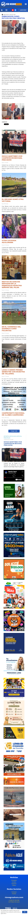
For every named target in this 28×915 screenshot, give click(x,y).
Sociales (14, 882)
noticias (19, 436)
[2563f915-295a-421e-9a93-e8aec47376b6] (14, 688)
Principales (7, 438)
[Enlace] (11, 4)
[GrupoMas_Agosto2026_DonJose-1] (14, 595)
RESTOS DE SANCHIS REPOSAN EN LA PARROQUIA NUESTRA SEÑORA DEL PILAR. (12, 284)
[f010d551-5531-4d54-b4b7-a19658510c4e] (14, 712)
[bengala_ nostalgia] (14, 620)
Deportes (6, 436)
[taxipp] (14, 733)
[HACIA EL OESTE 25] (14, 781)
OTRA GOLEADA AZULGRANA (9, 241)
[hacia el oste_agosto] (14, 797)
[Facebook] (15, 10)
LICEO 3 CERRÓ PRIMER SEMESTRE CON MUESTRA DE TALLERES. (13, 372)
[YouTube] (13, 10)
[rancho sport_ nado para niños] (14, 515)
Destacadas (12, 436)
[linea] (14, 746)
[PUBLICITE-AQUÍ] (14, 860)
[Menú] (26, 4)
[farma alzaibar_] (14, 835)
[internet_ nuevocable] (14, 545)
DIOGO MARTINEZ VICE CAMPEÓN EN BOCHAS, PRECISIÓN (12, 158)
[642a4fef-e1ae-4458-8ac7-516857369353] (14, 569)
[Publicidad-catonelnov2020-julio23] (14, 815)
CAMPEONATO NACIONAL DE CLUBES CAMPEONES (13, 414)
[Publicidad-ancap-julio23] (14, 765)
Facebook (14, 892)
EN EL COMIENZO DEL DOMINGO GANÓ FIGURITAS (11, 329)
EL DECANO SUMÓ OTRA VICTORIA (13, 200)
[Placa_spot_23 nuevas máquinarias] (14, 643)
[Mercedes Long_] (14, 665)
